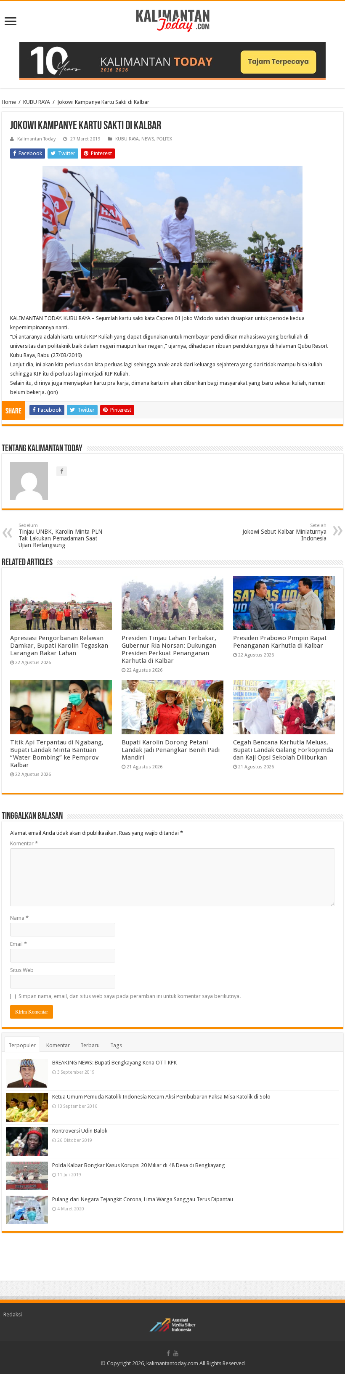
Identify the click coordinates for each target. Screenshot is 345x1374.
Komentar (24, 843)
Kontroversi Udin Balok (79, 1131)
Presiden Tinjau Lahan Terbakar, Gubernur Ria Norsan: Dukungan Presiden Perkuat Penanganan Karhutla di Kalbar (169, 649)
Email (18, 944)
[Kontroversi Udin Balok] (27, 1141)
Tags (116, 1045)
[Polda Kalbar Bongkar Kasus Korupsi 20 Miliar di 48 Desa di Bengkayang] (27, 1176)
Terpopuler (22, 1045)
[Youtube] (175, 1353)
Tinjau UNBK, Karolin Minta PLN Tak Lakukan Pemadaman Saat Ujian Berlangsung (60, 535)
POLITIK (164, 139)
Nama (19, 918)
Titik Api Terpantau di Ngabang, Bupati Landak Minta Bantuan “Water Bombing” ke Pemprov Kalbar (57, 754)
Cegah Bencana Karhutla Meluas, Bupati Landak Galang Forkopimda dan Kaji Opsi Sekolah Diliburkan (283, 750)
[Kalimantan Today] (173, 20)
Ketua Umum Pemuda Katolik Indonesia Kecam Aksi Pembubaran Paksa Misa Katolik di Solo (161, 1096)
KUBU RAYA (36, 102)
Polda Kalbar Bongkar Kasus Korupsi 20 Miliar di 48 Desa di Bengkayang (138, 1165)
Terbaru (90, 1045)
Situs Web (22, 970)
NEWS (147, 139)
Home (9, 102)
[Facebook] (168, 1353)
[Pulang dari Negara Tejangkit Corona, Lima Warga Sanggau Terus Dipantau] (27, 1210)
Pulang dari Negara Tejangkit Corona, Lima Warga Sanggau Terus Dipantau (142, 1199)
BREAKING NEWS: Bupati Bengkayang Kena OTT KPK (114, 1062)
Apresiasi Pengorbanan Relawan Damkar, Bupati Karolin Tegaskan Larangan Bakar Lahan (59, 645)
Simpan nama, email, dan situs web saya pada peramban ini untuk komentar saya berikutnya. (130, 996)
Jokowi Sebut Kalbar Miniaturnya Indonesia (284, 532)
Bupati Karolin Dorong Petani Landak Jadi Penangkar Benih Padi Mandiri (171, 750)
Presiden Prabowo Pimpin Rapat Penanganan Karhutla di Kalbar (280, 641)
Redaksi (12, 1314)
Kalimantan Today (36, 139)
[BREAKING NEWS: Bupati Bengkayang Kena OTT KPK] (27, 1073)
